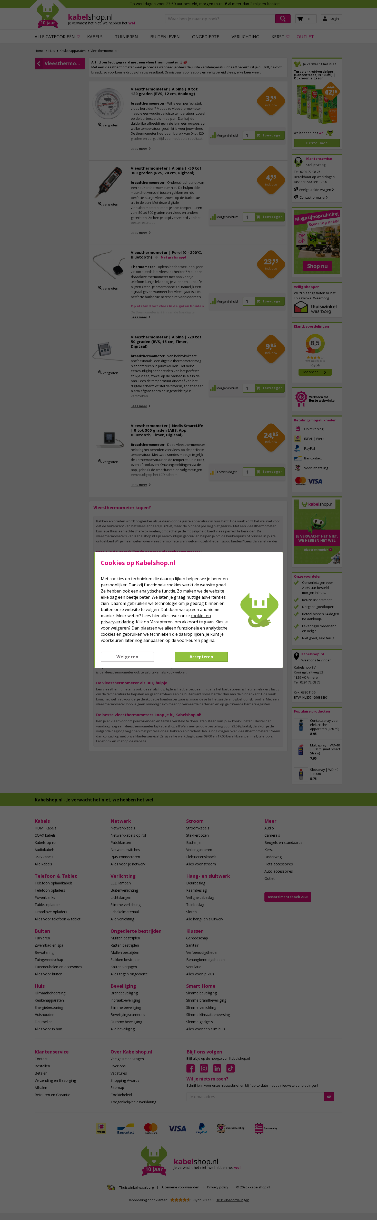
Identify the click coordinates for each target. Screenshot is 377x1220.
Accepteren (201, 657)
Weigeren (127, 657)
